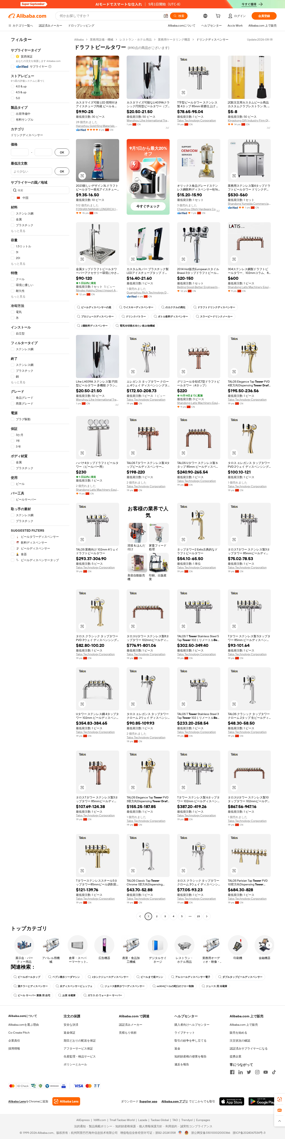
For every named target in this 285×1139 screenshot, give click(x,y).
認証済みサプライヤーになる (249, 1048)
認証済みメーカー (130, 1024)
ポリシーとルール (75, 1064)
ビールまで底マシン (152, 977)
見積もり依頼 (127, 1032)
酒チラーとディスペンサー (33, 986)
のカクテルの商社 (175, 307)
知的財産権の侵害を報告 (190, 1056)
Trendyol (187, 1120)
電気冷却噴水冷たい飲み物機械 (137, 325)
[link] (279, 1099)
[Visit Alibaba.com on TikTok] (273, 1072)
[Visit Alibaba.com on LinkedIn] (240, 1072)
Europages (203, 1120)
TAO (175, 1120)
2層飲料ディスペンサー (94, 325)
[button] (165, 15)
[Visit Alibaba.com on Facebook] (232, 1072)
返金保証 (69, 1032)
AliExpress (83, 1120)
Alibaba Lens (17, 1101)
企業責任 (14, 1040)
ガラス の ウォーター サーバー (105, 995)
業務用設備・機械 (101, 39)
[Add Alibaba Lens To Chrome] (66, 1101)
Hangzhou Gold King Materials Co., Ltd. (97, 126)
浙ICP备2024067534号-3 (249, 1132)
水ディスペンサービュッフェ (76, 986)
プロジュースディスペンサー (97, 316)
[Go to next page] (207, 916)
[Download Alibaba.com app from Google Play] (262, 1101)
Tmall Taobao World (122, 1120)
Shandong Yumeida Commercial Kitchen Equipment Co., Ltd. (249, 203)
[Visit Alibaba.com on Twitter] (248, 1072)
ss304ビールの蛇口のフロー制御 (175, 986)
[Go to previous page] (140, 916)
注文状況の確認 (240, 1040)
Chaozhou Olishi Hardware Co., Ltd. (198, 209)
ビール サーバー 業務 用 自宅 (34, 995)
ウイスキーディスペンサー (138, 307)
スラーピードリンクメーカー (216, 316)
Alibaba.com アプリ (174, 1101)
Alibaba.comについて (22, 1016)
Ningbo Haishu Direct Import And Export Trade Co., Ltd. (97, 290)
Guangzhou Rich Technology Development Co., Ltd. (148, 292)
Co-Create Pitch (19, 1032)
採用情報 (14, 1048)
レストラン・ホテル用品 (136, 39)
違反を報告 (181, 1064)
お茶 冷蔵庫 (69, 995)
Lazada (142, 1120)
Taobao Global (160, 1120)
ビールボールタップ (29, 977)
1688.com (99, 1120)
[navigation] (40, 478)
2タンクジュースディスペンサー (110, 977)
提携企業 (235, 1056)
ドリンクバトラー (136, 316)
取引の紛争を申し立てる (190, 1040)
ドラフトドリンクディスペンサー (216, 307)
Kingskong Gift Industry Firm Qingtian (249, 120)
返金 (177, 1048)
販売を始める (238, 1032)
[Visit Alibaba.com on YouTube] (265, 1072)
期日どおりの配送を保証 (80, 1040)
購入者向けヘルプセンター (191, 1024)
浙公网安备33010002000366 (210, 1132)
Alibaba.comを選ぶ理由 (23, 1024)
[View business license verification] (180, 1133)
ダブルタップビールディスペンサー (242, 977)
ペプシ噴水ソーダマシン (66, 977)
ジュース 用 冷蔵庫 (216, 986)
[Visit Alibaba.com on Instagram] (257, 1072)
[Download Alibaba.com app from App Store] (231, 1101)
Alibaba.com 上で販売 (244, 1024)
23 (198, 916)
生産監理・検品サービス (80, 1056)
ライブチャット (184, 1032)
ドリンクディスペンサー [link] (212, 39)
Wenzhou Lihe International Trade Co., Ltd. (148, 120)
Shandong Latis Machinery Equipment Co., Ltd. (249, 287)
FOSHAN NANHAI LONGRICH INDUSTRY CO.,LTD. (97, 209)
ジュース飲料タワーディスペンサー (125, 986)
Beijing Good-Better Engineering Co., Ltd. (198, 287)
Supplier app (148, 1101)
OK (62, 152)
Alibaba (79, 39)
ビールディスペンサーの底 (96, 307)
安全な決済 (71, 1024)
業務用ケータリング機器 (174, 39)
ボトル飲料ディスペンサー (173, 316)
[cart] (219, 16)
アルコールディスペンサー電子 (192, 977)
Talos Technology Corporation (196, 120)
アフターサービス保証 (78, 1048)
